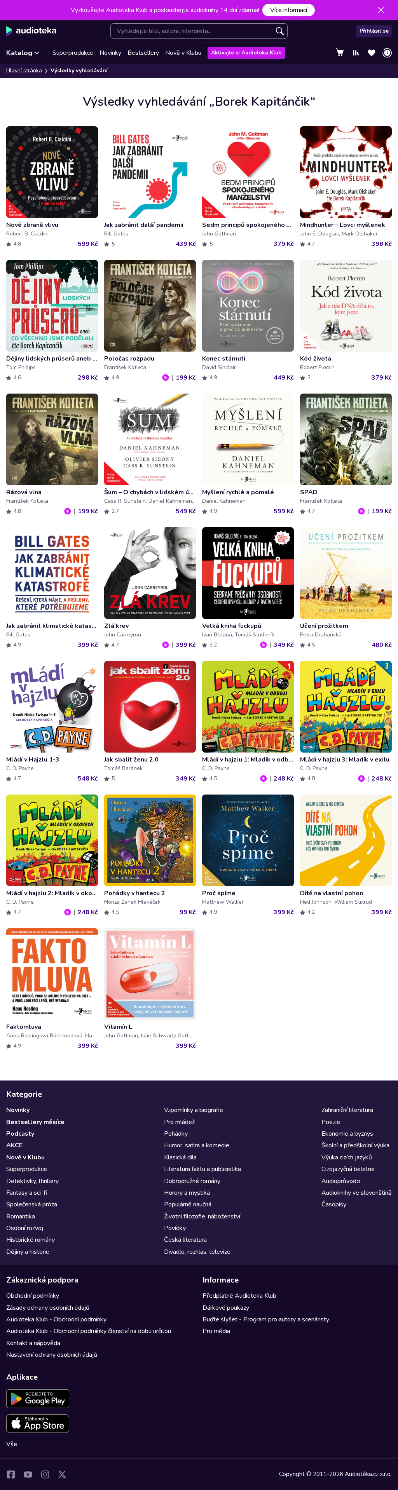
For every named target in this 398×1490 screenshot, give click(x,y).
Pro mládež (179, 1122)
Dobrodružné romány (192, 1181)
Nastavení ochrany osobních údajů (51, 1354)
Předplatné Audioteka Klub (239, 1295)
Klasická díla (180, 1157)
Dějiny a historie (27, 1252)
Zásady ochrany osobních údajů (47, 1308)
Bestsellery (143, 53)
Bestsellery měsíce (35, 1122)
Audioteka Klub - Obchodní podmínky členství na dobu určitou (88, 1331)
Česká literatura (185, 1240)
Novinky (110, 53)
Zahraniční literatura (347, 1110)
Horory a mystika (187, 1193)
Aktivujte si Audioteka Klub (246, 52)
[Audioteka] (31, 31)
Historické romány (30, 1240)
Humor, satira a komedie (196, 1145)
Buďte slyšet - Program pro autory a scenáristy (265, 1319)
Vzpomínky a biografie (193, 1110)
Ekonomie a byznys (347, 1133)
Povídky (175, 1228)
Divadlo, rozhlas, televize (197, 1252)
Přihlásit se (374, 31)
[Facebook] (11, 1474)
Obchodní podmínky (32, 1295)
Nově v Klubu (183, 53)
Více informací (288, 10)
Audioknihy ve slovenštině (356, 1193)
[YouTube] (28, 1474)
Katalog (19, 53)
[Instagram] (45, 1474)
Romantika (20, 1216)
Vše (11, 1444)
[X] (62, 1474)
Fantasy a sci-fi (26, 1193)
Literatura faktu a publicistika (202, 1169)
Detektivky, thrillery (32, 1181)
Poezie (330, 1122)
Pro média (216, 1331)
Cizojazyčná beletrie (348, 1169)
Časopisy (333, 1204)
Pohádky (176, 1133)
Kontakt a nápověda (33, 1343)
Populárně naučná (187, 1204)
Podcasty (20, 1133)
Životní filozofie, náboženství (202, 1216)
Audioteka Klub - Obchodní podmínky (56, 1319)
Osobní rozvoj (24, 1228)
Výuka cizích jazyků (346, 1157)
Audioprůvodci (340, 1181)
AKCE (14, 1145)
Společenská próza (31, 1204)
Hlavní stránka (24, 70)
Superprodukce (72, 53)
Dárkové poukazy (225, 1308)
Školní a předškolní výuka (355, 1145)
